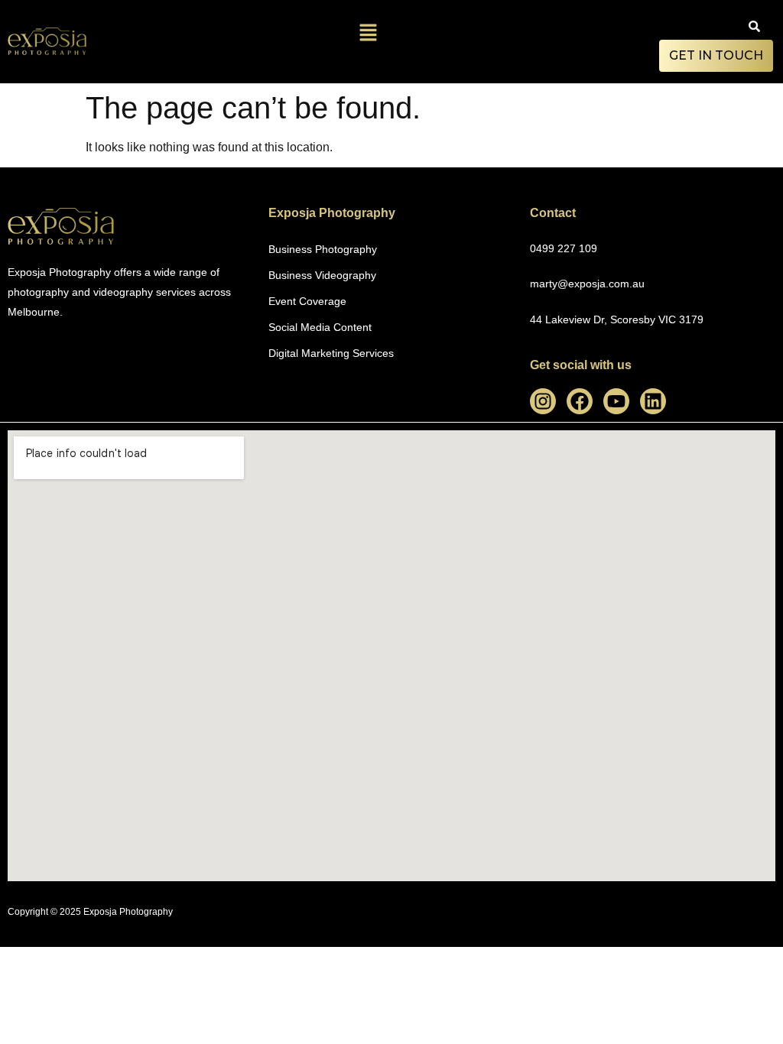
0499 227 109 (563, 248)
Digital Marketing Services (331, 353)
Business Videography (322, 275)
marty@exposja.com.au (587, 283)
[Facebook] (580, 401)
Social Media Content (320, 327)
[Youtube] (616, 401)
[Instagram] (543, 401)
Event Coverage (307, 301)
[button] (368, 34)
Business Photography (322, 249)
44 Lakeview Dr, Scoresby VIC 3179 (616, 319)
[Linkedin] (653, 401)
